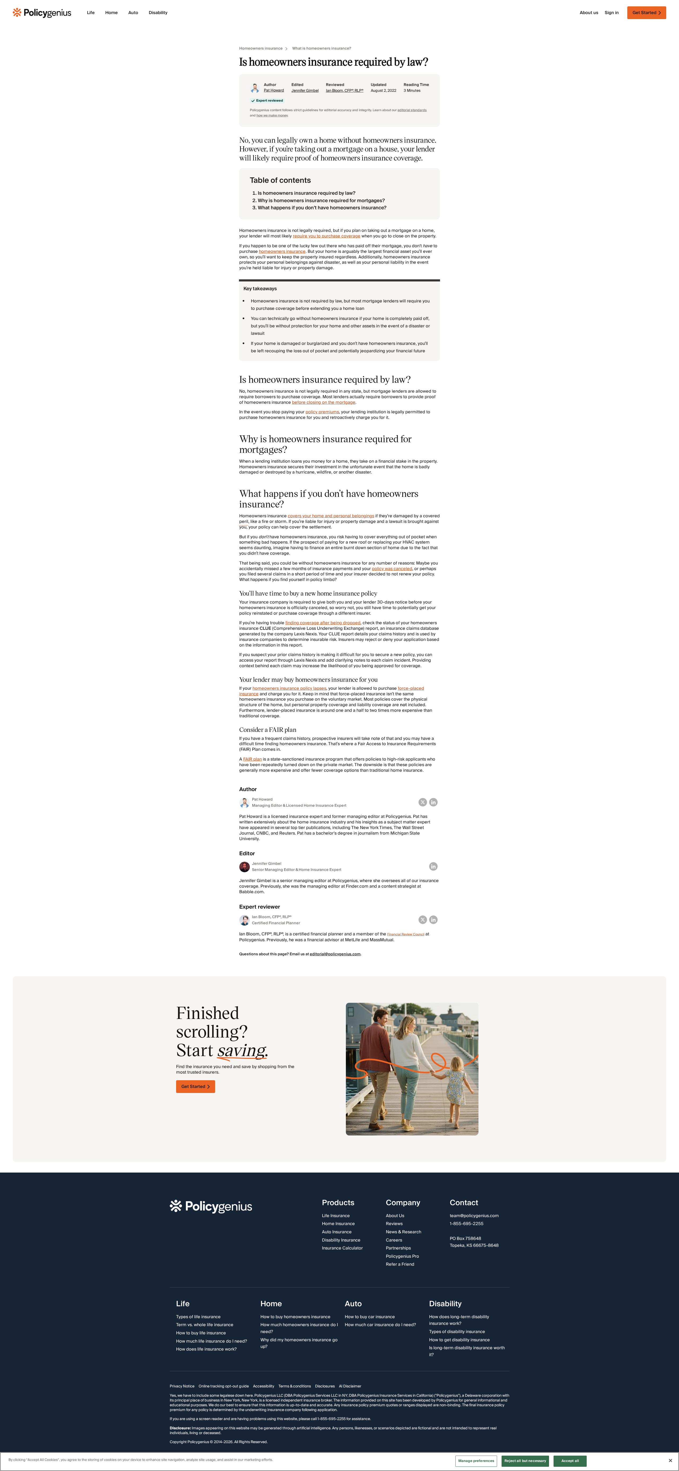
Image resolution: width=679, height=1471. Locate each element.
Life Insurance (336, 1215)
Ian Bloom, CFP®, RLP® (344, 91)
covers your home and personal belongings (331, 516)
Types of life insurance (198, 1316)
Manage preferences (476, 1461)
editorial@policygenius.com (335, 954)
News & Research (403, 1232)
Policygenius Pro (402, 1256)
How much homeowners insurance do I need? (299, 1328)
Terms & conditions (294, 1386)
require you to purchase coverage (326, 236)
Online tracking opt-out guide (224, 1386)
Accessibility (263, 1386)
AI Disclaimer (350, 1386)
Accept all (570, 1461)
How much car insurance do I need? (380, 1325)
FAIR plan (252, 759)
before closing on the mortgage (323, 402)
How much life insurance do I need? (211, 1341)
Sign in (612, 13)
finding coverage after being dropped (322, 623)
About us (589, 13)
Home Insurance (338, 1224)
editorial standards (412, 110)
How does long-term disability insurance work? (459, 1320)
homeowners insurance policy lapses (289, 688)
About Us (395, 1215)
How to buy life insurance (201, 1333)
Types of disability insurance (457, 1331)
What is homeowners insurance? (321, 49)
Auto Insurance (337, 1232)
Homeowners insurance (261, 49)
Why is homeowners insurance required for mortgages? (321, 201)
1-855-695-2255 (467, 1224)
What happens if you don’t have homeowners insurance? (322, 208)
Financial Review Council (405, 934)
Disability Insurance (341, 1240)
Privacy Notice (182, 1386)
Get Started (193, 1086)
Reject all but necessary (525, 1461)
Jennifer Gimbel (305, 91)
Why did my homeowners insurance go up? (299, 1343)
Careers (394, 1240)
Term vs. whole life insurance (204, 1325)
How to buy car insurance (370, 1316)
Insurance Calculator (342, 1248)
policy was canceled (392, 568)
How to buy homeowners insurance (295, 1316)
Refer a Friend (400, 1264)
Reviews (394, 1224)
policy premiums (322, 412)
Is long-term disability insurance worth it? (467, 1351)
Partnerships (398, 1248)
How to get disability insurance (459, 1340)
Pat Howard (274, 90)
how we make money (272, 115)
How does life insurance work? (206, 1349)
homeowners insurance (282, 251)
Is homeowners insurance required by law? (306, 193)
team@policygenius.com (474, 1215)
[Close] (670, 1460)
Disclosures (325, 1386)
